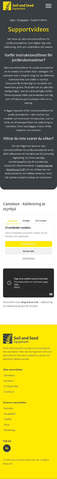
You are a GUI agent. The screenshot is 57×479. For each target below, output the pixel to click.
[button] (7, 448)
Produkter (22, 20)
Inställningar (28, 258)
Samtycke (12, 220)
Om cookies (41, 220)
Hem (12, 20)
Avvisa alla (28, 251)
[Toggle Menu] (48, 6)
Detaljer (26, 220)
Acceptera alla (28, 244)
